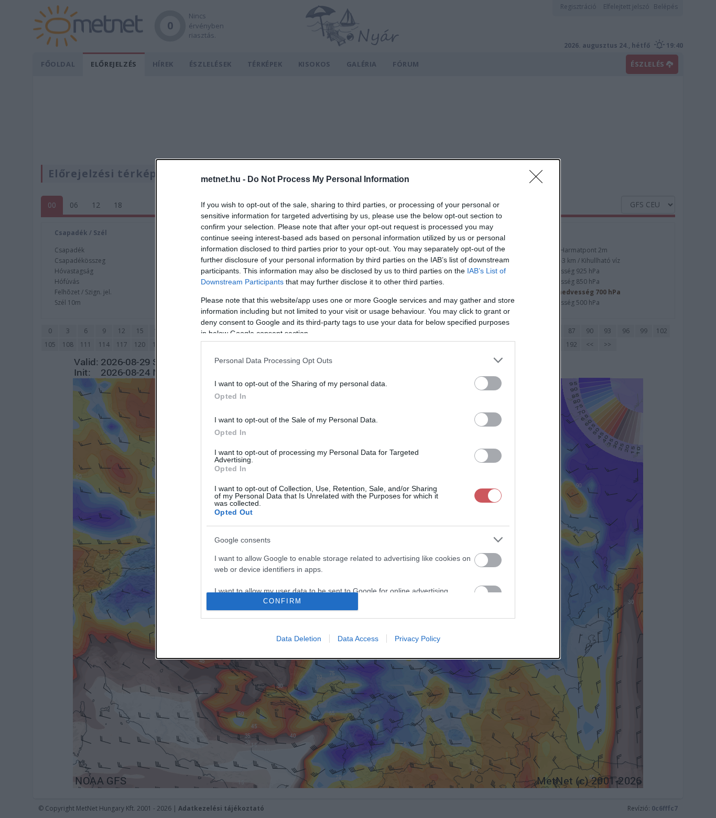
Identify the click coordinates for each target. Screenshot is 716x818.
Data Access (358, 638)
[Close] (539, 180)
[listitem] (358, 360)
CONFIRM (282, 601)
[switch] (488, 383)
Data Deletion (298, 638)
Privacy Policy (417, 638)
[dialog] (358, 409)
